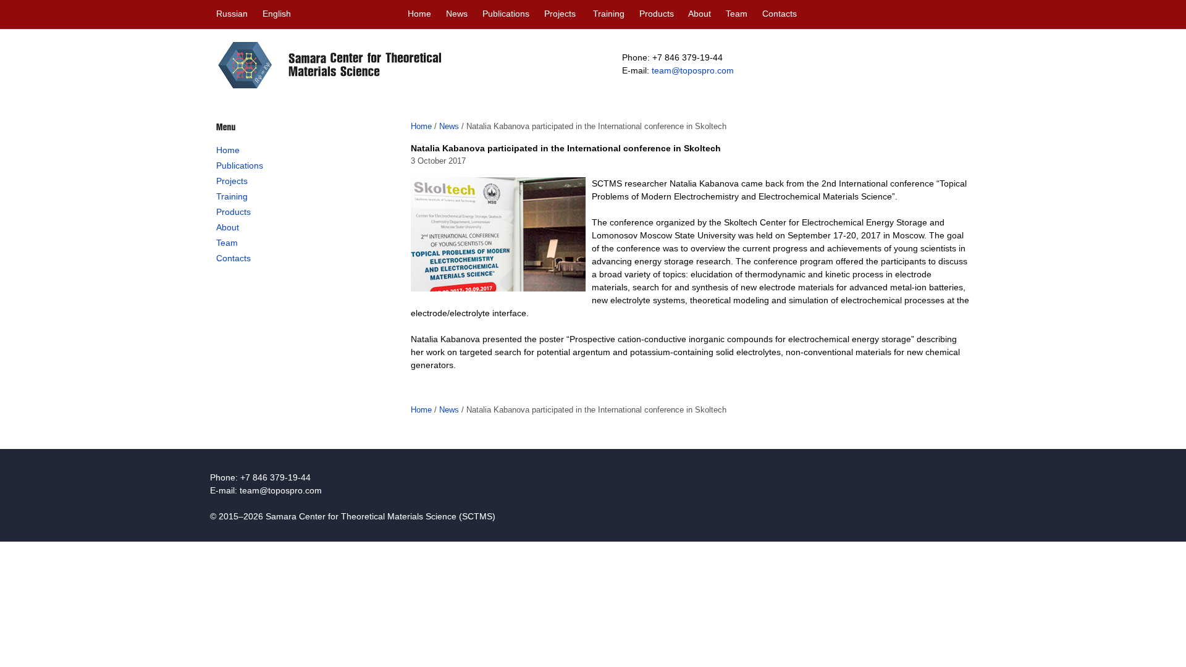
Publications (505, 14)
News (457, 14)
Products (656, 14)
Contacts (779, 14)
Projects (560, 14)
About (699, 14)
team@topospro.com (693, 70)
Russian (232, 14)
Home (419, 14)
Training (609, 14)
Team (736, 14)
